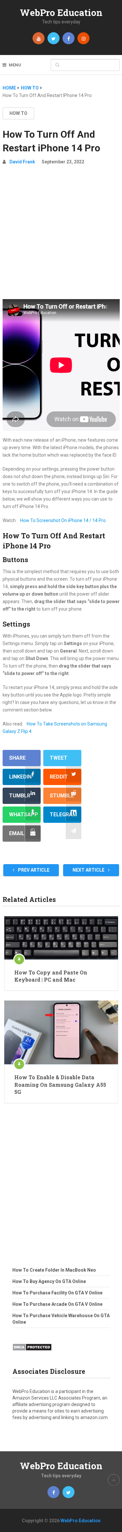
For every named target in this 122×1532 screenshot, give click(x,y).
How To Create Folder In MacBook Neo (54, 1270)
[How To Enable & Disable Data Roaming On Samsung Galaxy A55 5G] (61, 1032)
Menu (15, 64)
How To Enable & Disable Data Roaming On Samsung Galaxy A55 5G (60, 1084)
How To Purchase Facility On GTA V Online (57, 1292)
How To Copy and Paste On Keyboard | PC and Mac (50, 976)
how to (18, 113)
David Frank (22, 161)
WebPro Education (61, 13)
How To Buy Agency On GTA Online (49, 1281)
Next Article (89, 870)
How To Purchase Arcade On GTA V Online (57, 1304)
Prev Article (33, 870)
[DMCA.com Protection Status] (32, 1352)
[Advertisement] (61, 235)
